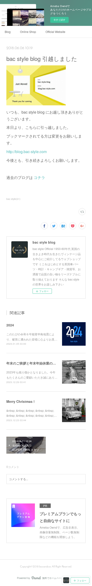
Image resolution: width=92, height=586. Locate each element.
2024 (10, 325)
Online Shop (28, 32)
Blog (8, 32)
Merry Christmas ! (20, 401)
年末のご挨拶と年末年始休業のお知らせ (36, 363)
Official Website (55, 32)
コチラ (39, 177)
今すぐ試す (59, 19)
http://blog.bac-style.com (26, 151)
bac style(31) (13, 199)
